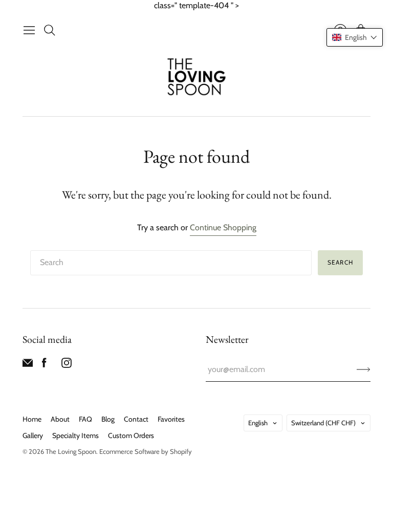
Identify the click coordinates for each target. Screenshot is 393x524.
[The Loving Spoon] (196, 78)
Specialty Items (75, 435)
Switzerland (323, 423)
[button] (354, 37)
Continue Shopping (223, 227)
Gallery (33, 435)
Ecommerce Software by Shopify (145, 451)
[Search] (49, 30)
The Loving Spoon (71, 451)
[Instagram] (66, 365)
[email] (28, 365)
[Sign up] (363, 369)
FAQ (85, 419)
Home (32, 419)
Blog (108, 419)
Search (340, 262)
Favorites (171, 419)
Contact (136, 419)
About (60, 419)
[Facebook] (44, 365)
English (258, 423)
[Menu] (29, 30)
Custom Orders (131, 435)
